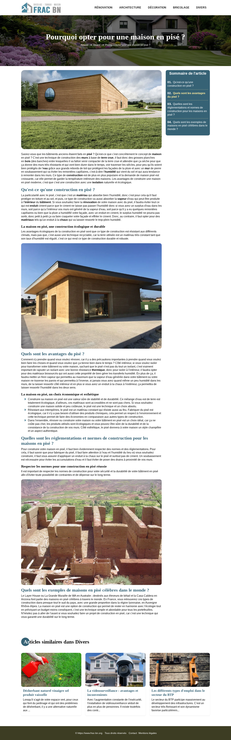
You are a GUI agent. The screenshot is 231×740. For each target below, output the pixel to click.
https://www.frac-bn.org (90, 733)
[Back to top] (221, 730)
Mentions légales (147, 733)
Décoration (157, 7)
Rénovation (103, 7)
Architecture (130, 7)
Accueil (84, 44)
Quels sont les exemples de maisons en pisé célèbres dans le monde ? (187, 126)
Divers (201, 7)
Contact (133, 733)
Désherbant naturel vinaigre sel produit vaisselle (46, 693)
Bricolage (181, 7)
